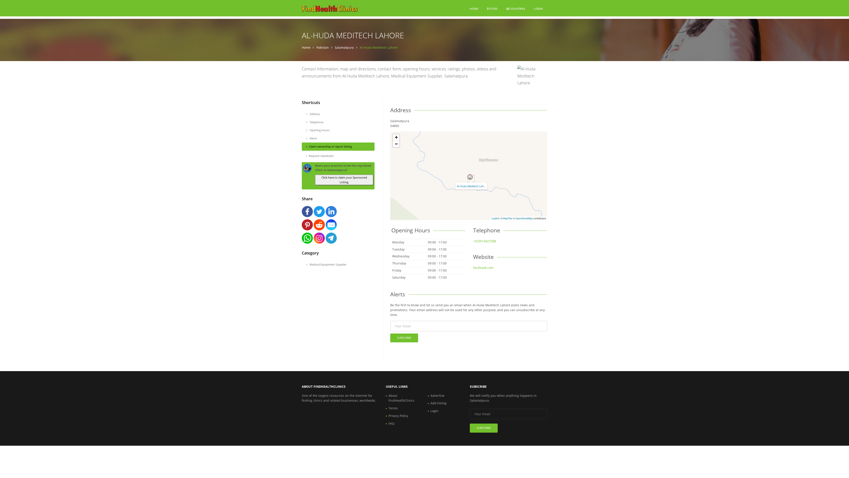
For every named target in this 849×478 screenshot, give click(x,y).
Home (474, 9)
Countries (517, 8)
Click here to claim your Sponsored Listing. (344, 179)
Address (314, 114)
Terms (393, 408)
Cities (493, 9)
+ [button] (396, 137)
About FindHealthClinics (401, 398)
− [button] (396, 144)
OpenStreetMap (524, 218)
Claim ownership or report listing (330, 146)
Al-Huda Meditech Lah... (471, 186)
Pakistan (322, 47)
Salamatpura (344, 47)
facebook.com (483, 268)
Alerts (313, 138)
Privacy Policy (398, 416)
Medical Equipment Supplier (327, 264)
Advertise (437, 395)
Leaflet (495, 218)
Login (538, 8)
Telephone (316, 122)
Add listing (438, 403)
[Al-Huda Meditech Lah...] (470, 177)
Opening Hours (319, 130)
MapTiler (507, 218)
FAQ (391, 423)
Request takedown (321, 156)
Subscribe (404, 338)
